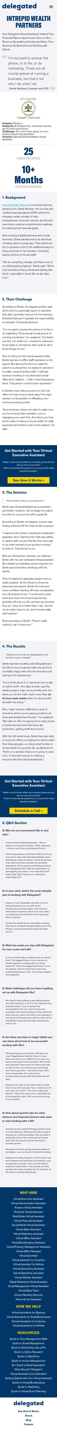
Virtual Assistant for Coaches (28, 1260)
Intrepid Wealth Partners (15, 204)
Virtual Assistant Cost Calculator (28, 1373)
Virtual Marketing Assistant (29, 1233)
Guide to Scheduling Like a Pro (28, 1347)
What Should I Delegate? (28, 1369)
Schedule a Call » (29, 811)
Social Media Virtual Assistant (28, 1224)
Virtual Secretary (28, 1255)
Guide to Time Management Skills (28, 1338)
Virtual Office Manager (28, 1251)
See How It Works (28, 1411)
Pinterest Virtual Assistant (28, 1211)
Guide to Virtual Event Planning (28, 1391)
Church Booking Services (28, 1294)
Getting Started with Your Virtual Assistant (28, 1378)
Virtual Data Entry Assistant (28, 1273)
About (28, 1415)
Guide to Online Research (28, 1351)
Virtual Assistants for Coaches (28, 1321)
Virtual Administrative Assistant (28, 1203)
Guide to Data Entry (28, 1356)
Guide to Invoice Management (28, 1360)
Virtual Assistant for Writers (28, 1264)
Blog (28, 1419)
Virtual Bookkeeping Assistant (28, 1242)
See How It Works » (28, 480)
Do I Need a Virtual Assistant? (28, 1365)
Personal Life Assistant (28, 1299)
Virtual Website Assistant (28, 1277)
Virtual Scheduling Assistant (28, 1268)
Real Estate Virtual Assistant (28, 1216)
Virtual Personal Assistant (28, 1220)
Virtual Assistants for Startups (28, 1312)
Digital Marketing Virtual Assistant (28, 1281)
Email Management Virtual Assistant (28, 1286)
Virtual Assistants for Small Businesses (28, 1316)
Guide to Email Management (28, 1343)
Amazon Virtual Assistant (29, 1207)
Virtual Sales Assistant (28, 1229)
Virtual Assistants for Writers (28, 1325)
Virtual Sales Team (28, 1290)
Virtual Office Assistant (28, 1238)
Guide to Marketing (28, 1386)
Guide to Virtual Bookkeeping (28, 1382)
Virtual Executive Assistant (28, 1198)
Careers (28, 1424)
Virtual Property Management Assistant (29, 1246)
